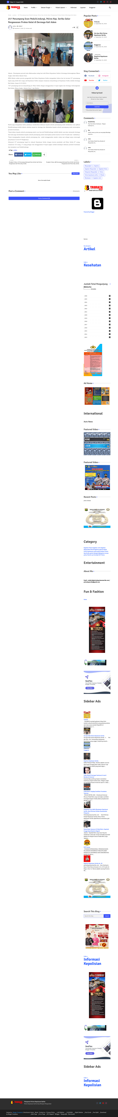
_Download (102, 1112)
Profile (33, 7)
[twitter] (101, 2)
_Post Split (95, 1112)
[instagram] (107, 2)
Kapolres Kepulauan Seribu (100, 57)
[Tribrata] (88, 23)
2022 (97, 309)
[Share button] (44, 154)
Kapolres (96, 166)
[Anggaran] (88, 46)
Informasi (74, 7)
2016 (97, 328)
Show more (75, 173)
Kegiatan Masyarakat (90, 169)
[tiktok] (111, 2)
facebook (91, 76)
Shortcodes (71, 1114)
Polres (101, 172)
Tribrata (86, 719)
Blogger (57, 1114)
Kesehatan (92, 265)
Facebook (19, 154)
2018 (97, 321)
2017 (97, 325)
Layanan (83, 7)
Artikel (89, 249)
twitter (105, 80)
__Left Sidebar (60, 1112)
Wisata (102, 175)
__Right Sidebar (78, 1112)
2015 (97, 331)
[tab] (25, 7)
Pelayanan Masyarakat (91, 172)
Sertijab (96, 555)
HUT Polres (102, 555)
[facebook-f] (98, 2)
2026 (97, 296)
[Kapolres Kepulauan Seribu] (88, 57)
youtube (91, 80)
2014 (97, 334)
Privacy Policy (50, 1112)
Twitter (29, 154)
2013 (97, 337)
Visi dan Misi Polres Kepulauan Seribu (100, 34)
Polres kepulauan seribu (91, 175)
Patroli (92, 549)
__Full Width (69, 1112)
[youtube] (104, 2)
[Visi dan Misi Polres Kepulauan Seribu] (88, 34)
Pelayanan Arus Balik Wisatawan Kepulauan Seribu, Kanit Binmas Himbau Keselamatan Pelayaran (96, 811)
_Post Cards (87, 1112)
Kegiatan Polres (103, 169)
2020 (97, 315)
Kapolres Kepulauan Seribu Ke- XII (93, 863)
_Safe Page (33, 1114)
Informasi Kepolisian (92, 961)
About (36, 1112)
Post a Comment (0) (44, 198)
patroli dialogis (94, 553)
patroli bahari (101, 551)
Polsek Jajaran (60, 7)
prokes (14, 15)
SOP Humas (87, 847)
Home (26, 7)
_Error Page (41, 1114)
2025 (97, 299)
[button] (110, 7)
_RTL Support (50, 1114)
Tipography (64, 1114)
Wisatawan (88, 178)
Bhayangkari (88, 166)
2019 (97, 318)
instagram (105, 76)
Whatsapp (37, 154)
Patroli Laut (90, 555)
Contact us (42, 1112)
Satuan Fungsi (45, 7)
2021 (97, 312)
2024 (97, 302)
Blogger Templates (18, 1112)
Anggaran (92, 7)
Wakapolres (101, 553)
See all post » (87, 246)
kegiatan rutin (97, 178)
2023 (97, 305)
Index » (86, 262)
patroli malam (103, 549)
